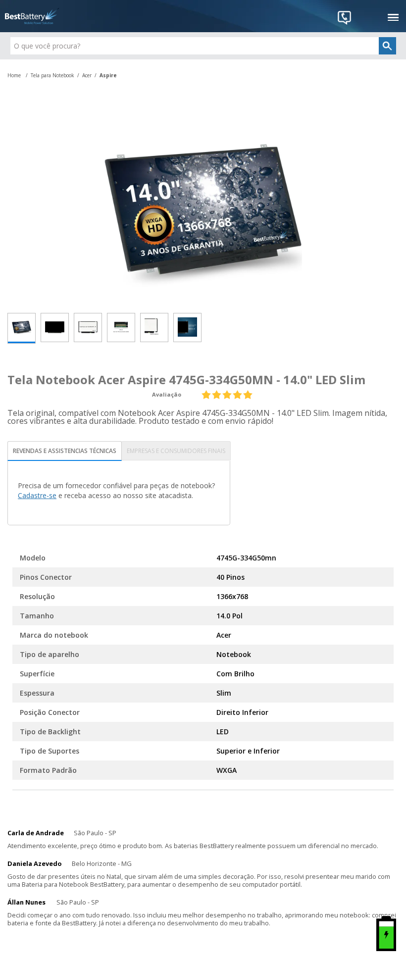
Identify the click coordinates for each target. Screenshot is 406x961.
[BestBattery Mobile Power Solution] (32, 16)
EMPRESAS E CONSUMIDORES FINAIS (176, 451)
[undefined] (203, 209)
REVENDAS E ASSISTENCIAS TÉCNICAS (64, 451)
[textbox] (203, 45)
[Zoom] (21, 328)
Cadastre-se (37, 495)
